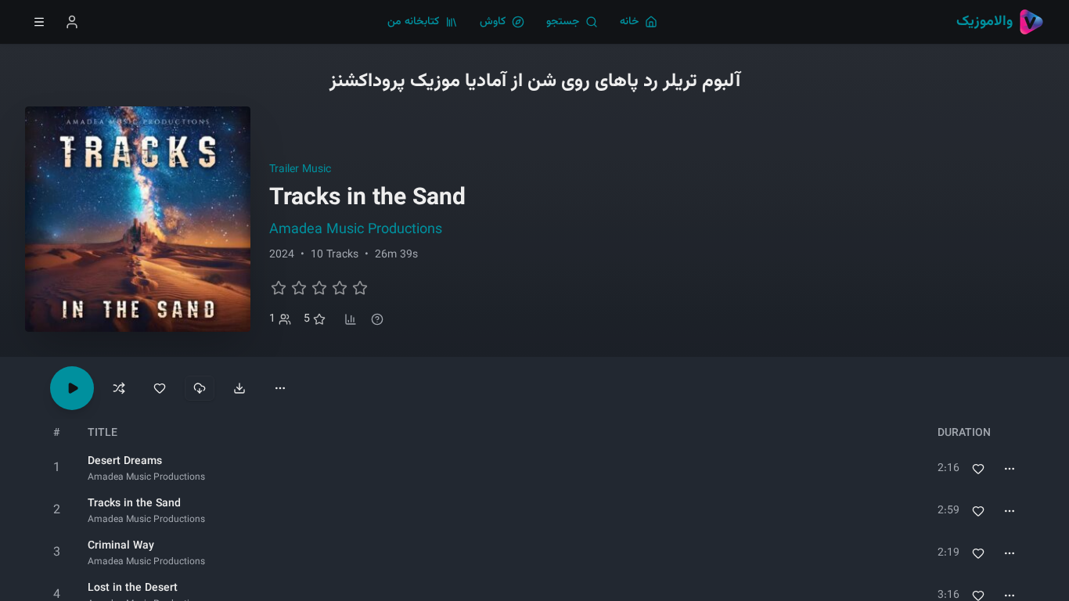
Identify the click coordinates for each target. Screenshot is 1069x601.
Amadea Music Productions (355, 230)
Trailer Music (300, 169)
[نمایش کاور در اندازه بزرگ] (137, 219)
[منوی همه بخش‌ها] (39, 22)
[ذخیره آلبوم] (159, 388)
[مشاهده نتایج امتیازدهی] (350, 319)
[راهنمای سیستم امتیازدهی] (377, 319)
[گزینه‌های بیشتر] (280, 388)
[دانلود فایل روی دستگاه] (239, 388)
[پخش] (56, 468)
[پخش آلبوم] (72, 388)
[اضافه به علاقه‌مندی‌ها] (978, 468)
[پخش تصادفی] (119, 388)
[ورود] (72, 22)
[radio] (278, 287)
